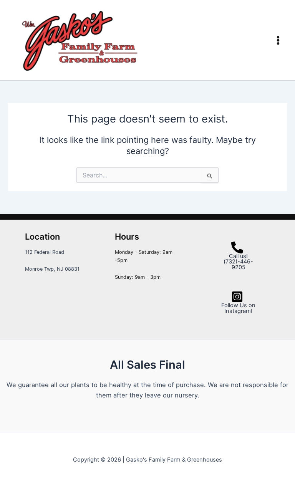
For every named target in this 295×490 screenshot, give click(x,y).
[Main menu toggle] (278, 40)
